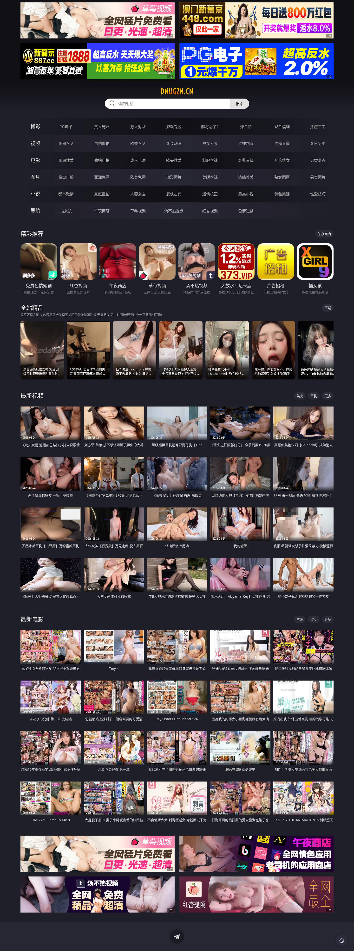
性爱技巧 (318, 194)
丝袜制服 (246, 143)
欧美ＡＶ (138, 143)
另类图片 (318, 177)
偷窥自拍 (66, 177)
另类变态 (318, 160)
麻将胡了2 (210, 126)
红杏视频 (210, 210)
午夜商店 (102, 210)
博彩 (35, 126)
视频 (35, 143)
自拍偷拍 (102, 143)
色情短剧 (246, 210)
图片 (35, 177)
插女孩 (66, 210)
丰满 (299, 619)
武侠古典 (174, 194)
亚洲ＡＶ (66, 143)
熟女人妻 (210, 143)
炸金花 (246, 126)
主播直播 (282, 143)
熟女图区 (282, 177)
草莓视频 (138, 210)
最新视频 (32, 396)
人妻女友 (138, 194)
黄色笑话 (282, 194)
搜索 (239, 103)
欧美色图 (138, 177)
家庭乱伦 (102, 194)
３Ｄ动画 (174, 143)
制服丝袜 (210, 160)
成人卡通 (138, 160)
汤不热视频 (174, 210)
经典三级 (246, 160)
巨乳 (313, 396)
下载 (327, 308)
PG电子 (65, 126)
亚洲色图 (102, 177)
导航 (35, 210)
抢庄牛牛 (318, 126)
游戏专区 (174, 126)
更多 (327, 396)
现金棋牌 (282, 126)
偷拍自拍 (102, 160)
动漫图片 (174, 177)
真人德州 (102, 126)
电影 (35, 160)
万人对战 (138, 126)
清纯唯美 (246, 177)
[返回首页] (341, 940)
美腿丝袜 (210, 177)
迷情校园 (210, 194)
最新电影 (32, 619)
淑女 (313, 619)
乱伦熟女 (282, 160)
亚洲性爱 (66, 160)
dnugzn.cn (177, 91)
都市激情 (66, 194)
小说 (35, 194)
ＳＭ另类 (318, 143)
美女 (299, 396)
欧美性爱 (174, 160)
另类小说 (246, 194)
